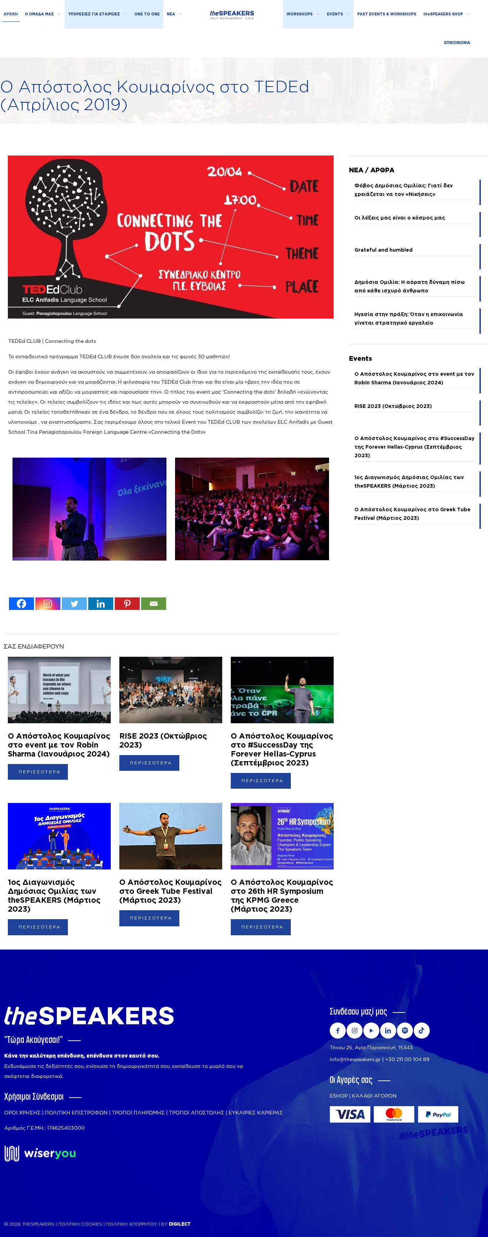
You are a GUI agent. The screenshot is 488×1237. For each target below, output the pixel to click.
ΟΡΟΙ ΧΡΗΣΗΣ (22, 1112)
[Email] (153, 603)
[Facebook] (21, 603)
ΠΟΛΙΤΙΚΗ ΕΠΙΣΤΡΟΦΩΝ (76, 1112)
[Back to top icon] (454, 1223)
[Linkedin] (100, 603)
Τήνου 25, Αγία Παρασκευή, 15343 (371, 1047)
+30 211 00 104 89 (407, 1059)
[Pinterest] (127, 603)
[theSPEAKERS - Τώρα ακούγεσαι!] (232, 12)
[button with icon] (338, 1030)
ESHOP (339, 1095)
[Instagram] (47, 603)
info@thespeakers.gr (355, 1059)
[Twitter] (74, 603)
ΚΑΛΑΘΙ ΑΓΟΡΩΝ (374, 1095)
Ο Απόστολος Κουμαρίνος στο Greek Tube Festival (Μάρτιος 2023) (170, 891)
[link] (40, 1153)
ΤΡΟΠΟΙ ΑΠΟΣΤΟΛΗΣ (196, 1112)
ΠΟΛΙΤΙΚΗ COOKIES (80, 1224)
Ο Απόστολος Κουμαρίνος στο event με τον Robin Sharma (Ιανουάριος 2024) (59, 745)
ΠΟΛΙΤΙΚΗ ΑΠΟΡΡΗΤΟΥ (132, 1224)
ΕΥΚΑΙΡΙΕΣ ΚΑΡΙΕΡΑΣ (256, 1112)
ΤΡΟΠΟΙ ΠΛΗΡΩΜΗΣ (138, 1112)
